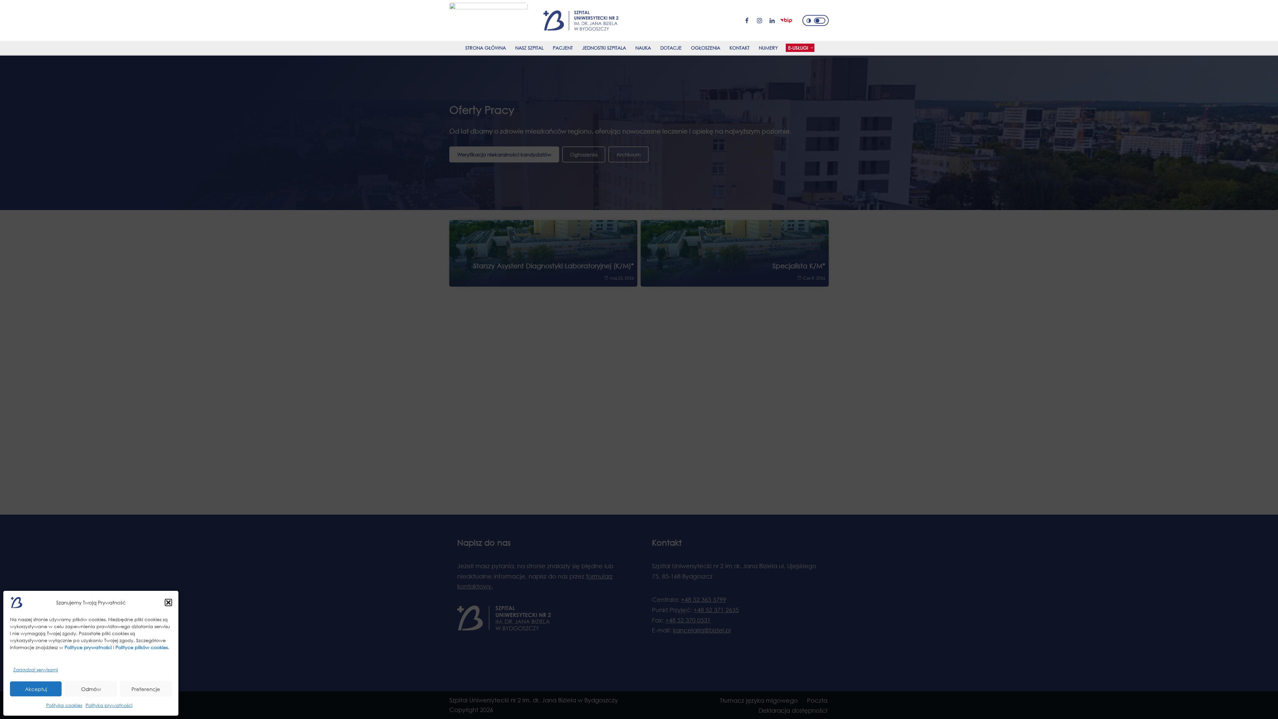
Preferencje (145, 689)
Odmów (91, 689)
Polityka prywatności (109, 705)
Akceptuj (36, 689)
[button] (168, 602)
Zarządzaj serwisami (35, 669)
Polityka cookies (64, 705)
